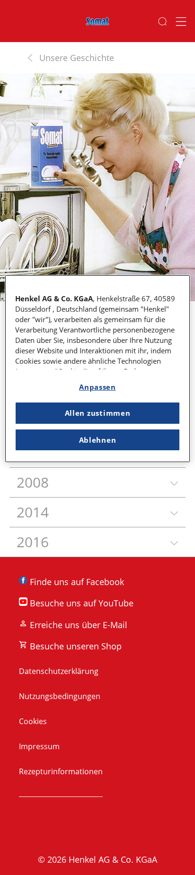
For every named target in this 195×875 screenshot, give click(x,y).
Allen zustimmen (98, 413)
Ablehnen (97, 440)
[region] (97, 369)
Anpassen (97, 387)
